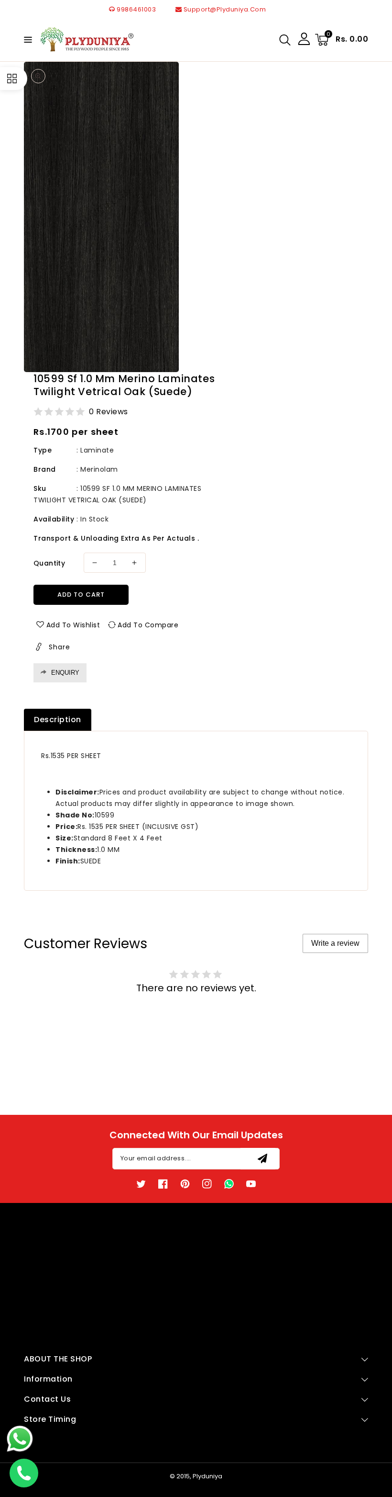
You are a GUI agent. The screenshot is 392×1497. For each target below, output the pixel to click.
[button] (27, 39)
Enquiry (65, 672)
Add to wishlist (73, 625)
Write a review (335, 943)
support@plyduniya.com (224, 9)
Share (59, 647)
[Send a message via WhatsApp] (20, 1439)
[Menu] (27, 39)
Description (57, 719)
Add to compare (148, 625)
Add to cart (81, 594)
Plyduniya (207, 1476)
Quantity (49, 563)
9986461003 (135, 9)
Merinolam (99, 469)
